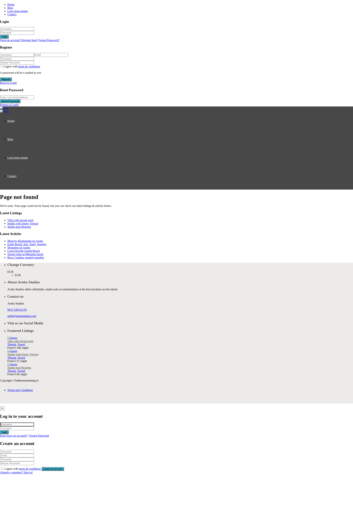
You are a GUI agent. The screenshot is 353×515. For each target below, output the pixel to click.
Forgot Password (39, 435)
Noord (21, 344)
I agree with (22, 66)
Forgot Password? (48, 40)
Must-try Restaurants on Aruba (25, 241)
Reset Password (10, 101)
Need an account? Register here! (19, 40)
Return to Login (9, 104)
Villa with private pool (20, 220)
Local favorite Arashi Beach (23, 250)
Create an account (53, 469)
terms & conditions (29, 66)
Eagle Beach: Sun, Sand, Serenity (27, 244)
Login (4, 36)
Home (11, 4)
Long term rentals (17, 11)
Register (5, 79)
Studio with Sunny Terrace (22, 223)
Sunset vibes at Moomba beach (25, 254)
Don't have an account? (13, 435)
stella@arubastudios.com (21, 316)
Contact (11, 14)
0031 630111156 (17, 309)
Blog (10, 7)
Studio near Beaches (19, 226)
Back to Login (8, 82)
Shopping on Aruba (18, 247)
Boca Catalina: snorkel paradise (25, 257)
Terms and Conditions (20, 390)
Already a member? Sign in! (16, 472)
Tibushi (11, 344)
